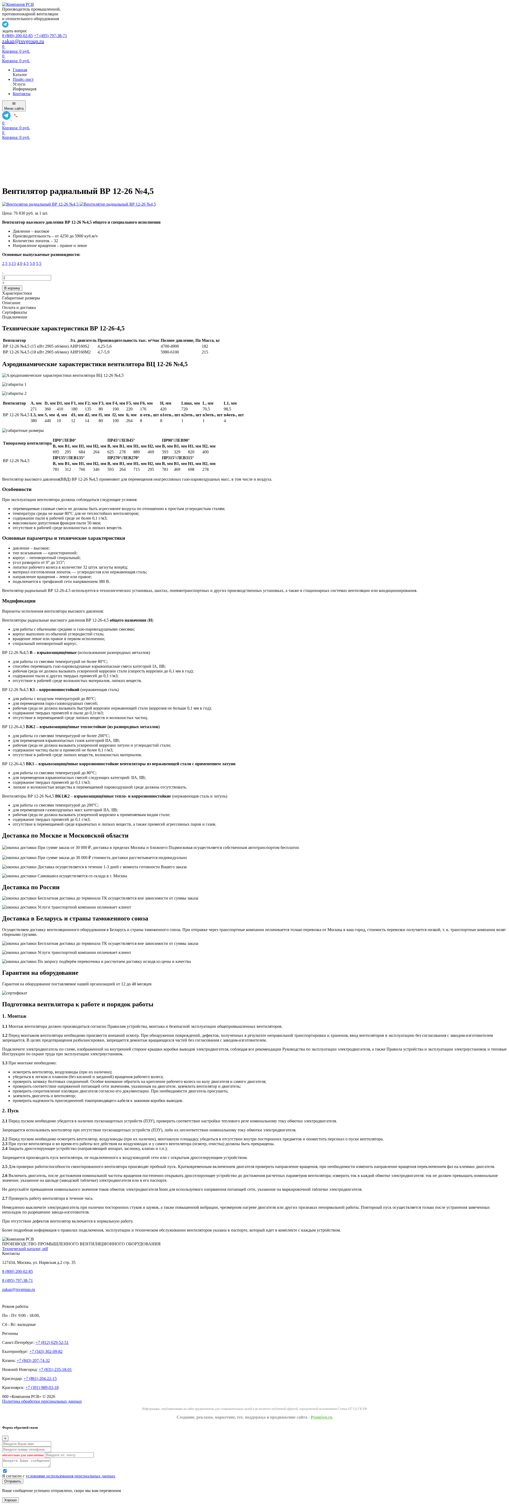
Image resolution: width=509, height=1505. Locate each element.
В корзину (12, 288)
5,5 (38, 263)
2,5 (4, 263)
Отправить (12, 1481)
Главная (20, 70)
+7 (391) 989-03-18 (42, 1387)
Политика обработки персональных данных (42, 1401)
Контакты (21, 93)
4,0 (19, 263)
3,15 (12, 263)
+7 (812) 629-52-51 (52, 1342)
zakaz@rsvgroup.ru (23, 41)
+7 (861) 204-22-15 (40, 1378)
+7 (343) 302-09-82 (46, 1351)
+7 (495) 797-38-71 (50, 35)
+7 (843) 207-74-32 (33, 1360)
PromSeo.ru (321, 1417)
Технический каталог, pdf (25, 1248)
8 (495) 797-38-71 (17, 1280)
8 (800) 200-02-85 (17, 35)
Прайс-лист (23, 79)
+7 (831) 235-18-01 (55, 1369)
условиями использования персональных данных (70, 1476)
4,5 (26, 263)
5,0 (32, 263)
